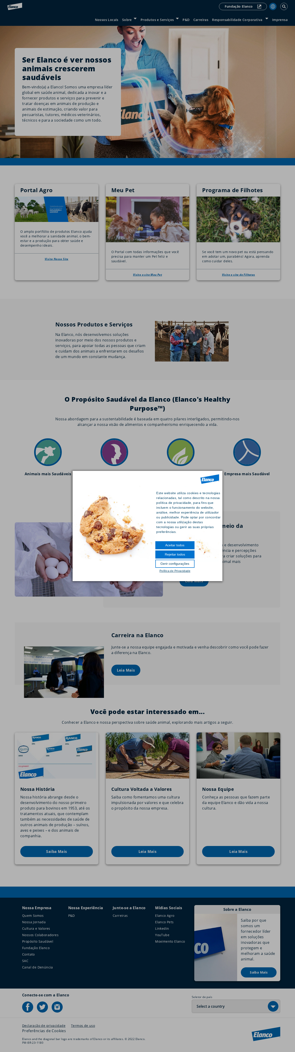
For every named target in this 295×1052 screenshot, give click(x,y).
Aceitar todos (174, 545)
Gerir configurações (174, 563)
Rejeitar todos (175, 554)
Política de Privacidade (174, 571)
